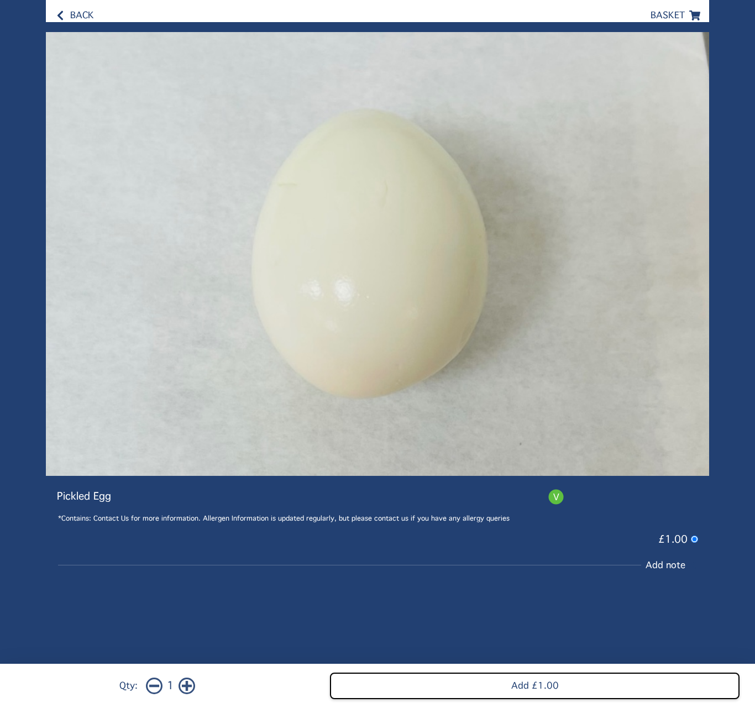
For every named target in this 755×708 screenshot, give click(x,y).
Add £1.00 (535, 685)
